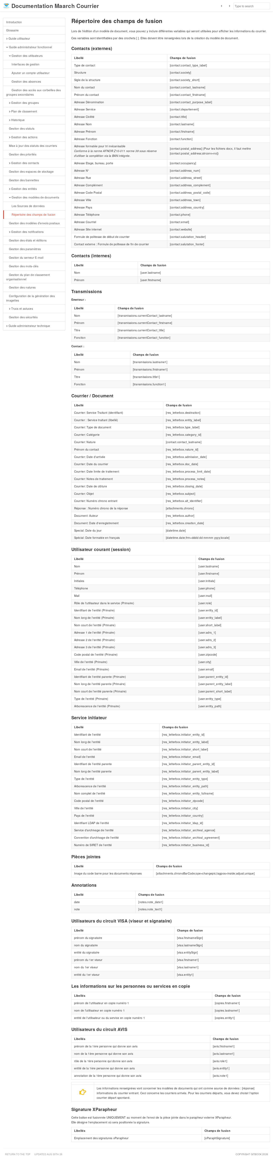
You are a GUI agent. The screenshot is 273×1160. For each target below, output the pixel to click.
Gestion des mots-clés (23, 266)
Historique (17, 120)
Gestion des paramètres (24, 249)
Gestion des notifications (27, 232)
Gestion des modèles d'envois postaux (34, 223)
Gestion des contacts (24, 163)
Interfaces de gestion (25, 64)
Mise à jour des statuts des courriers (32, 146)
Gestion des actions (23, 137)
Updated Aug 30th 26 (48, 1154)
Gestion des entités (23, 189)
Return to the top (17, 1154)
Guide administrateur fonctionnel (30, 47)
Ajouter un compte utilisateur (30, 73)
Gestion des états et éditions (27, 240)
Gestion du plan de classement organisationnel (28, 277)
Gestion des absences (26, 81)
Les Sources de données (28, 206)
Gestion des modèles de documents (35, 197)
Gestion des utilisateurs (27, 56)
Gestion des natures (22, 287)
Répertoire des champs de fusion (33, 214)
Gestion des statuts (21, 128)
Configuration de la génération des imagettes (30, 298)
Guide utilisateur (19, 38)
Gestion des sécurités (23, 317)
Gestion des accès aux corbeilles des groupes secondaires (33, 92)
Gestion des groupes (24, 103)
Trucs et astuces (21, 309)
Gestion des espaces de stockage (31, 171)
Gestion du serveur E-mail (25, 257)
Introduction (14, 22)
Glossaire (12, 30)
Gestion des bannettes (23, 180)
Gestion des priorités (22, 154)
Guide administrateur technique (29, 326)
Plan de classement (23, 111)
